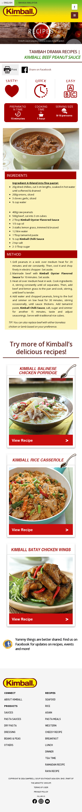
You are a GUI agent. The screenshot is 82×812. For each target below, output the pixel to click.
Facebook (74, 7)
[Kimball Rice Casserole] (41, 496)
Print (14, 69)
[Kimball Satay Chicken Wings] (41, 585)
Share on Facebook (39, 69)
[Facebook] (7, 644)
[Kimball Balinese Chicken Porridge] (41, 407)
